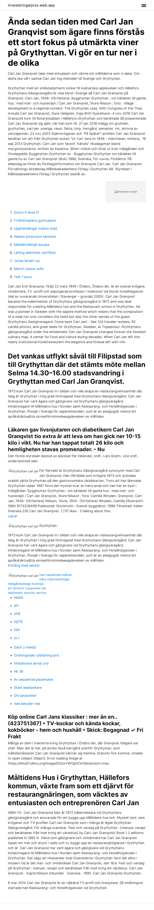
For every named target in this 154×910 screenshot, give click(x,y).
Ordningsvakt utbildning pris (36, 655)
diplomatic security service (27, 593)
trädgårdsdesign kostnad (26, 584)
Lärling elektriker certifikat (35, 253)
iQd (16, 630)
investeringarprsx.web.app (31, 5)
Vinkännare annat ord (31, 663)
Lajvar (12, 516)
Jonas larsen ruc (27, 261)
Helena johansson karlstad (35, 236)
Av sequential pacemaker (34, 679)
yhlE (17, 614)
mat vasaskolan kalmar (55, 575)
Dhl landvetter (25, 696)
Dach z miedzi (25, 647)
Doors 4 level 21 (26, 212)
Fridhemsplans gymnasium (35, 220)
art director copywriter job (27, 588)
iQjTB (18, 622)
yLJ (17, 638)
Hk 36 (18, 671)
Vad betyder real (27, 704)
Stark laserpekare (28, 687)
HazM (18, 597)
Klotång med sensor (24, 565)
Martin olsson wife (28, 269)
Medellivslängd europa (31, 245)
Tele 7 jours (23, 277)
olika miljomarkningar (54, 579)
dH (16, 605)
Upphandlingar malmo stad (35, 228)
